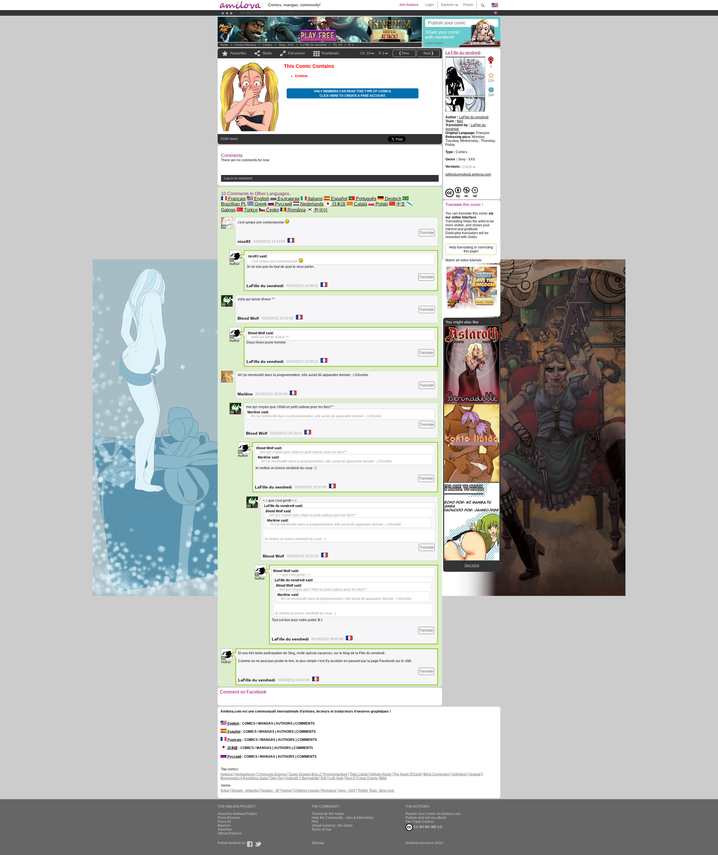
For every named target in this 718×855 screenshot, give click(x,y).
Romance (328, 790)
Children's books (306, 790)
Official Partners (230, 833)
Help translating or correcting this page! (471, 249)
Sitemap (318, 843)
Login (429, 5)
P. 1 (351, 44)
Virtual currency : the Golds (332, 826)
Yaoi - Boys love (382, 790)
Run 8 (350, 778)
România (296, 210)
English (261, 198)
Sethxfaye (459, 774)
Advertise (225, 829)
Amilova (226, 774)
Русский (283, 204)
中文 (400, 204)
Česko (272, 210)
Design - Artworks (245, 790)
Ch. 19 (337, 44)
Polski (381, 204)
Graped (474, 774)
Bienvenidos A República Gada (244, 778)
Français (236, 198)
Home (224, 44)
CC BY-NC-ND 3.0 (427, 827)
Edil (324, 778)
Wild (383, 778)
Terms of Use (322, 829)
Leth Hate (336, 778)
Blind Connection (437, 774)
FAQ (315, 822)
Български (288, 198)
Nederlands (311, 204)
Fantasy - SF (270, 790)
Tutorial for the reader (328, 814)
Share (267, 53)
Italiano (315, 198)
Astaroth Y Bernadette (302, 778)
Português (365, 198)
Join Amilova (408, 5)
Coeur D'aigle (368, 778)
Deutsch (392, 198)
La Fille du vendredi (313, 44)
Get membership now (333, 13)
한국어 (320, 210)
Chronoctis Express (272, 774)
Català (360, 204)
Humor (287, 790)
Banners (224, 826)
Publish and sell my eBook (426, 818)
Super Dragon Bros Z (305, 774)
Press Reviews (229, 818)
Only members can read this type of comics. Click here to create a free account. (353, 93)
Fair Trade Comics (420, 822)
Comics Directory (245, 44)
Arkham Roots (380, 774)
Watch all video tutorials (463, 260)
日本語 (338, 204)
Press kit (224, 822)
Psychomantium (335, 774)
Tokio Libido (358, 774)
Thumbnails (330, 53)
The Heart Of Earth (407, 774)
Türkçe (250, 210)
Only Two (277, 778)
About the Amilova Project (237, 814)
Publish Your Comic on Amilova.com (433, 814)
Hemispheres (245, 774)
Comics (267, 44)
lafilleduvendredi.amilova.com (468, 174)
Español (339, 198)
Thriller (363, 790)
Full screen (296, 53)
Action (225, 790)
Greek (260, 204)
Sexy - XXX (286, 44)
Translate (427, 233)
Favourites (238, 53)
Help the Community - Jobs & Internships (343, 818)
